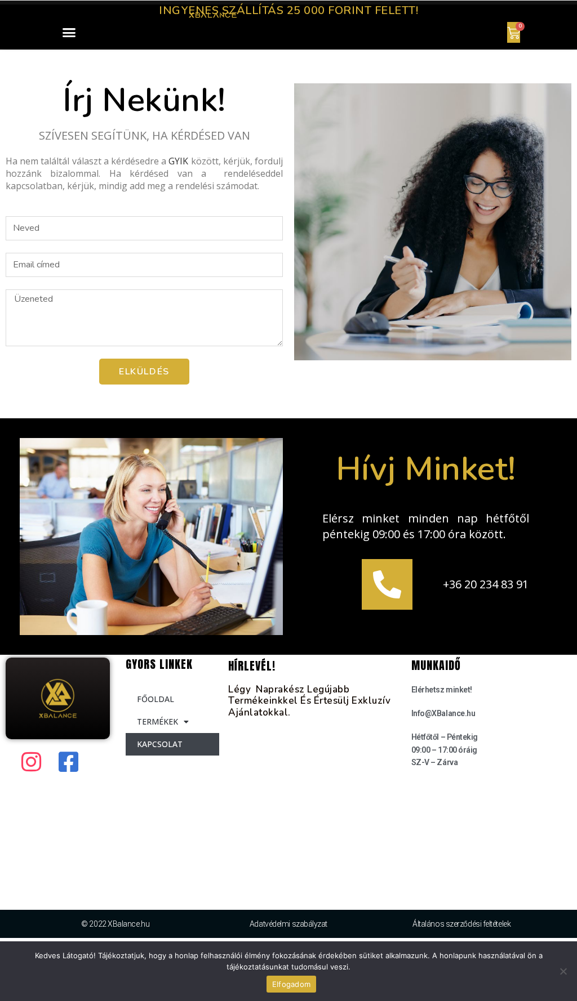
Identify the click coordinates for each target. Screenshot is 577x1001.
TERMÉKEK (157, 721)
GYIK (178, 161)
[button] (69, 32)
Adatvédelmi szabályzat (288, 923)
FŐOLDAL (155, 699)
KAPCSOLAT (160, 744)
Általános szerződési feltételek (461, 923)
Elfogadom (291, 984)
